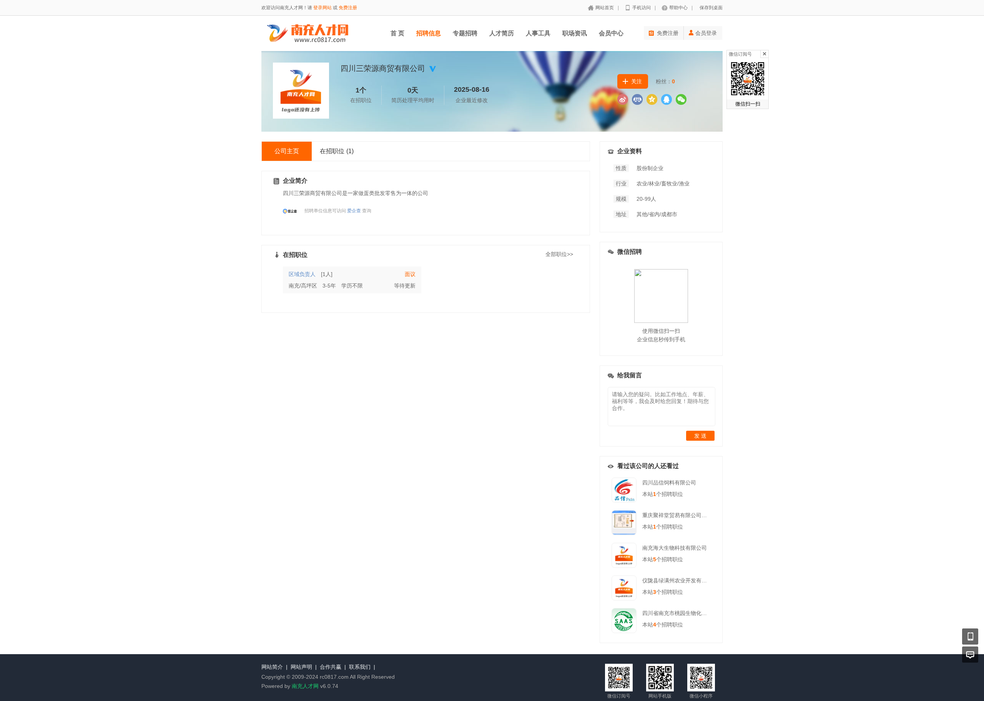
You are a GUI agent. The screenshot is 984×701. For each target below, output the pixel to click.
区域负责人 (302, 274)
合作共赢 (330, 667)
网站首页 (604, 7)
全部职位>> (559, 254)
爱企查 (354, 210)
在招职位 (337, 151)
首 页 (397, 33)
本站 (649, 494)
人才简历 (501, 33)
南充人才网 (305, 686)
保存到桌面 (711, 7)
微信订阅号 (740, 54)
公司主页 (286, 151)
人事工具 (538, 33)
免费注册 (348, 7)
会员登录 (706, 33)
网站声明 (301, 667)
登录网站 (322, 7)
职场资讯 (574, 33)
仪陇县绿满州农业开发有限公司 (680, 580)
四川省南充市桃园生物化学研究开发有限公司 (696, 613)
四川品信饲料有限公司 (669, 482)
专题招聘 (465, 33)
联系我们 (360, 667)
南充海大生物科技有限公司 (674, 548)
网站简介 (272, 667)
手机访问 (641, 7)
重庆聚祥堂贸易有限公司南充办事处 (685, 515)
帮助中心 (678, 7)
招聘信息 (428, 33)
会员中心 (611, 33)
